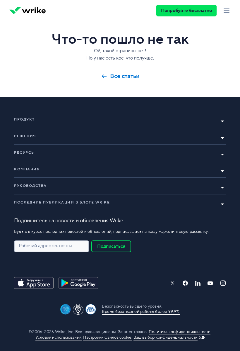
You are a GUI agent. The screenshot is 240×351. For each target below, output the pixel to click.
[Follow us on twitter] (172, 283)
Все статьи (125, 76)
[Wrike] (27, 10)
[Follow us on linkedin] (197, 283)
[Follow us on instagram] (223, 283)
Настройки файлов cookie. (107, 337)
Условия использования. (58, 337)
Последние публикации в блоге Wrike (62, 202)
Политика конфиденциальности (179, 332)
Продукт (24, 119)
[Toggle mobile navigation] (226, 11)
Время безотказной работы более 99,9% (140, 311)
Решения (25, 136)
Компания (27, 169)
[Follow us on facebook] (185, 283)
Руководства (30, 186)
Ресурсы (24, 152)
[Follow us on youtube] (210, 283)
